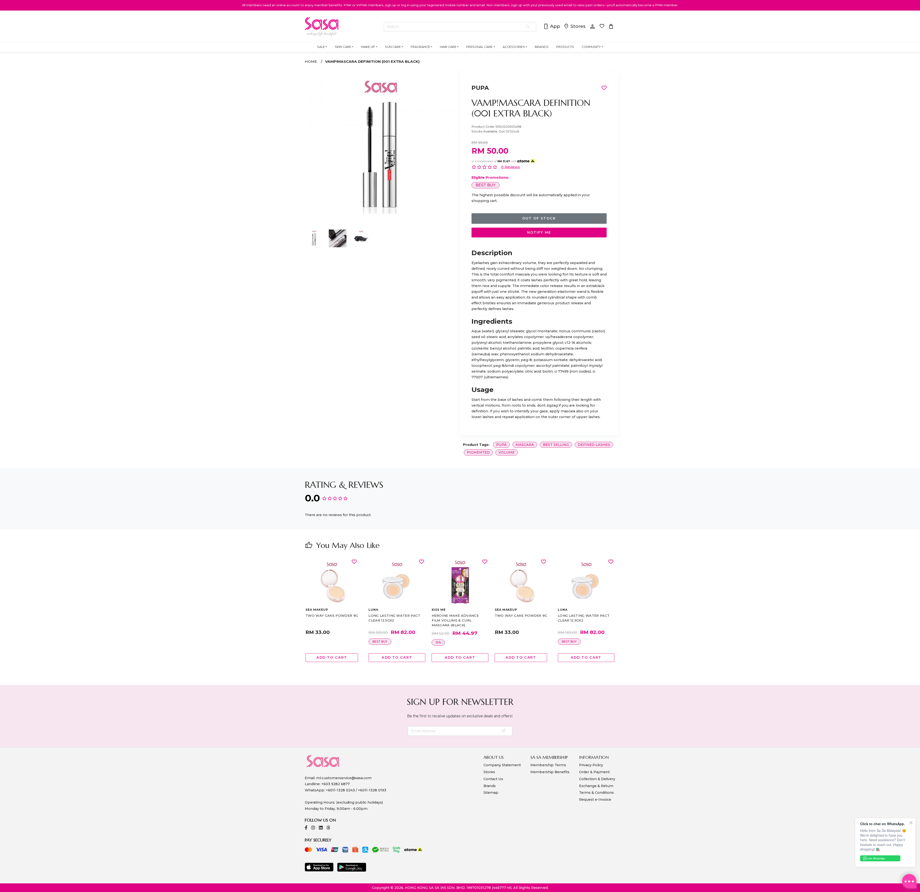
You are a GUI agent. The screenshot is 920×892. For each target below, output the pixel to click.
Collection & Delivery (597, 779)
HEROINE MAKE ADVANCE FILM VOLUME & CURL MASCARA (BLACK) (455, 620)
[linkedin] (321, 828)
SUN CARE (393, 47)
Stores (575, 26)
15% (438, 642)
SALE (321, 47)
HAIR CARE (448, 47)
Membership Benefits (549, 772)
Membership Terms (548, 765)
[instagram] (313, 828)
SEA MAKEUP (316, 609)
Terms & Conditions (596, 792)
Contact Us (493, 779)
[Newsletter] (503, 731)
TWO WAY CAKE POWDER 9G (331, 615)
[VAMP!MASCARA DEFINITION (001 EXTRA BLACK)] (381, 222)
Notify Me (539, 232)
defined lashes (594, 445)
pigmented (478, 452)
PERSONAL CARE (479, 47)
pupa (501, 445)
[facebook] (306, 828)
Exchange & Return (596, 786)
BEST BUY (485, 185)
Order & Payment (594, 772)
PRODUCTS (565, 47)
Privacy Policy (591, 765)
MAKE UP (368, 47)
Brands (489, 786)
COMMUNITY (591, 47)
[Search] (528, 27)
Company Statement (502, 765)
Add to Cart (331, 657)
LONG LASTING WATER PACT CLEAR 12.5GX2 (394, 618)
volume (507, 452)
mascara (525, 445)
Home (311, 61)
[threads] (328, 828)
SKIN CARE (343, 47)
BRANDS (542, 47)
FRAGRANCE (420, 47)
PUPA (480, 87)
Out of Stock (539, 218)
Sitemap (490, 792)
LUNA (373, 609)
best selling (556, 445)
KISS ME (439, 609)
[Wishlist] (354, 561)
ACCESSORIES (514, 47)
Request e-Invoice (595, 799)
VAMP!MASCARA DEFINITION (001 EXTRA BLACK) (372, 61)
